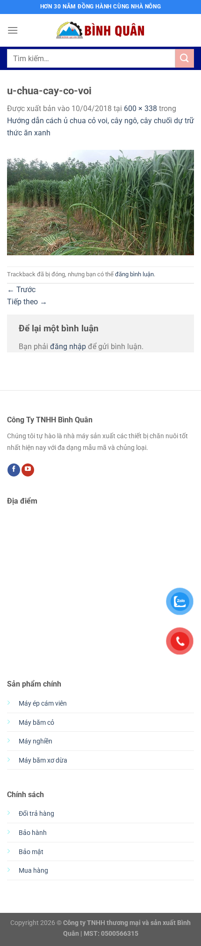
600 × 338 (140, 108)
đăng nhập (68, 346)
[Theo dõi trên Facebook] (13, 470)
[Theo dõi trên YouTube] (28, 470)
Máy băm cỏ (36, 723)
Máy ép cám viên (43, 704)
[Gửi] (184, 58)
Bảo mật (31, 852)
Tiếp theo (27, 301)
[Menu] (12, 30)
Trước (21, 289)
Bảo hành (33, 833)
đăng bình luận (134, 274)
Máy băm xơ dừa (43, 760)
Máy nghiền (35, 741)
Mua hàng (33, 871)
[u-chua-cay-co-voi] (100, 201)
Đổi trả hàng (36, 814)
